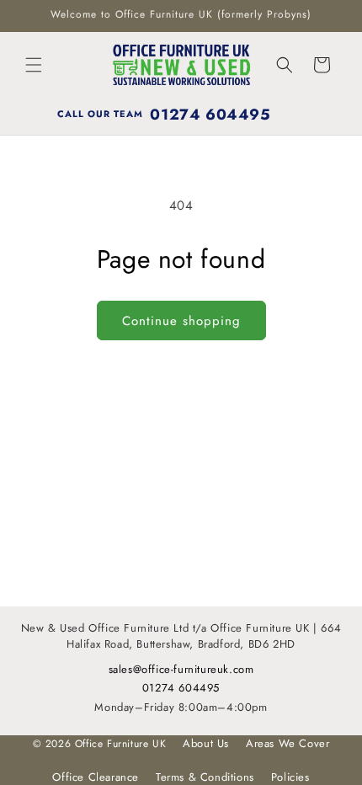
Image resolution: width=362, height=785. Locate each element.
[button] (33, 64)
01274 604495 (181, 688)
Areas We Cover (287, 743)
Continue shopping (181, 321)
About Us (206, 743)
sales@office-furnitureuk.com (181, 669)
